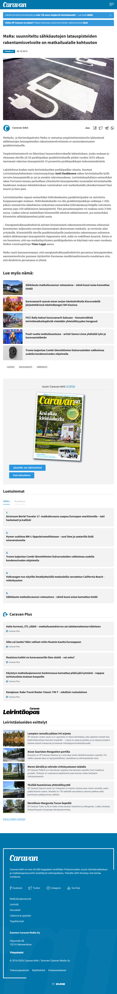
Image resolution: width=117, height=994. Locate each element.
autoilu (10, 367)
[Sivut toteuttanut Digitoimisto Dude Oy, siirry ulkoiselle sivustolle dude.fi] (58, 984)
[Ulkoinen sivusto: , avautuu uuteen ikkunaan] (58, 427)
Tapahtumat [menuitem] (17, 921)
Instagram (56, 888)
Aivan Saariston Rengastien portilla (49, 751)
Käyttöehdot (38, 970)
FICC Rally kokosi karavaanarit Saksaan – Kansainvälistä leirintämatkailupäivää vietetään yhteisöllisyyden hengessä (62, 319)
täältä (89, 15)
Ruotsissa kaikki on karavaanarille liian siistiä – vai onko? (40, 657)
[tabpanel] (58, 555)
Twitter (36, 888)
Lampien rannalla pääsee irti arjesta (49, 733)
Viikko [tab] (6, 501)
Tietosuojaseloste (19, 970)
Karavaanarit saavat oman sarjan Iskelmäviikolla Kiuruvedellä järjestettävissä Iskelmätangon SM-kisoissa (63, 303)
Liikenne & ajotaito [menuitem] (20, 915)
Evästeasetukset (57, 970)
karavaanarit (25, 367)
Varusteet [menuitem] (15, 910)
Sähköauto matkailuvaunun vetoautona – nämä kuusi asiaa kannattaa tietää (52, 597)
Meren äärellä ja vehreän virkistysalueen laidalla (57, 766)
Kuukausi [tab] (19, 501)
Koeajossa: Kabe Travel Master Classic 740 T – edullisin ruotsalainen (46, 692)
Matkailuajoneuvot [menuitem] (20, 898)
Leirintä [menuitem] (14, 904)
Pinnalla (9, 51)
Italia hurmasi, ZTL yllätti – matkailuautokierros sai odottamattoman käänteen (53, 626)
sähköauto (42, 367)
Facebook (17, 888)
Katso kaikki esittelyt (14, 819)
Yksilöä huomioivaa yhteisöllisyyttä (49, 785)
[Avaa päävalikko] (111, 4)
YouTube (75, 888)
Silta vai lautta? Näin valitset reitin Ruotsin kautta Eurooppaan (43, 642)
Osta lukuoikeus (21, 475)
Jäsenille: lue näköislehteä (27, 467)
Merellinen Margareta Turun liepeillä (49, 803)
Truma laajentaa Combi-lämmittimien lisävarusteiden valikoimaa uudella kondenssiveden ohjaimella (65, 352)
